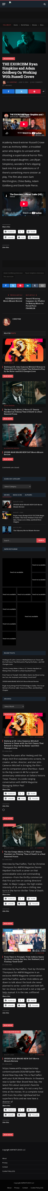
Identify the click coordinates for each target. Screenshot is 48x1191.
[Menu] (3, 4)
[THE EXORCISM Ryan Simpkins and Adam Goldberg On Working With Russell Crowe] (24, 42)
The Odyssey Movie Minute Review (26, 530)
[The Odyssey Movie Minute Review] (6, 530)
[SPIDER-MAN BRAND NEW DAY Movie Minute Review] (24, 435)
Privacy (4, 1163)
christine (13, 82)
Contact (5, 1167)
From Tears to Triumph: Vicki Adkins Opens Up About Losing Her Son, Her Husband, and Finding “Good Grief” (23, 676)
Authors (8, 930)
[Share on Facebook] (8, 91)
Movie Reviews (9, 59)
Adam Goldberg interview (12, 273)
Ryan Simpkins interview (34, 273)
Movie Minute (9, 714)
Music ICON (17, 495)
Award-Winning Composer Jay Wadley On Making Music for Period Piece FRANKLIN (35, 303)
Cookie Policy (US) (8, 1171)
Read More (8, 376)
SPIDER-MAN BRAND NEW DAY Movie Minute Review (20, 681)
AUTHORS (28, 495)
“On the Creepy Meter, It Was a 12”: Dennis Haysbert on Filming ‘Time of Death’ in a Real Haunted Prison (23, 411)
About (4, 1158)
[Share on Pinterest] (34, 91)
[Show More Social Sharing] (43, 91)
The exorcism (8, 277)
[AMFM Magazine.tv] (24, 4)
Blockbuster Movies (12, 1032)
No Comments (37, 82)
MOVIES (7, 495)
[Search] (44, 4)
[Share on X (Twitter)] (21, 91)
